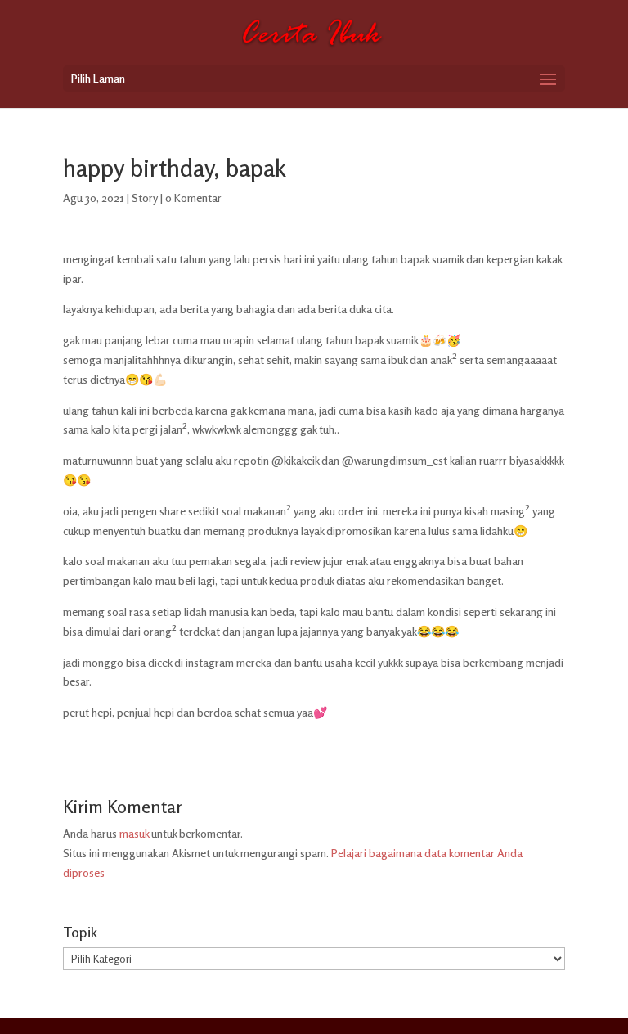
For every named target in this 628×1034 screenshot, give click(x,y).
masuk (134, 833)
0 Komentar (193, 198)
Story (145, 198)
